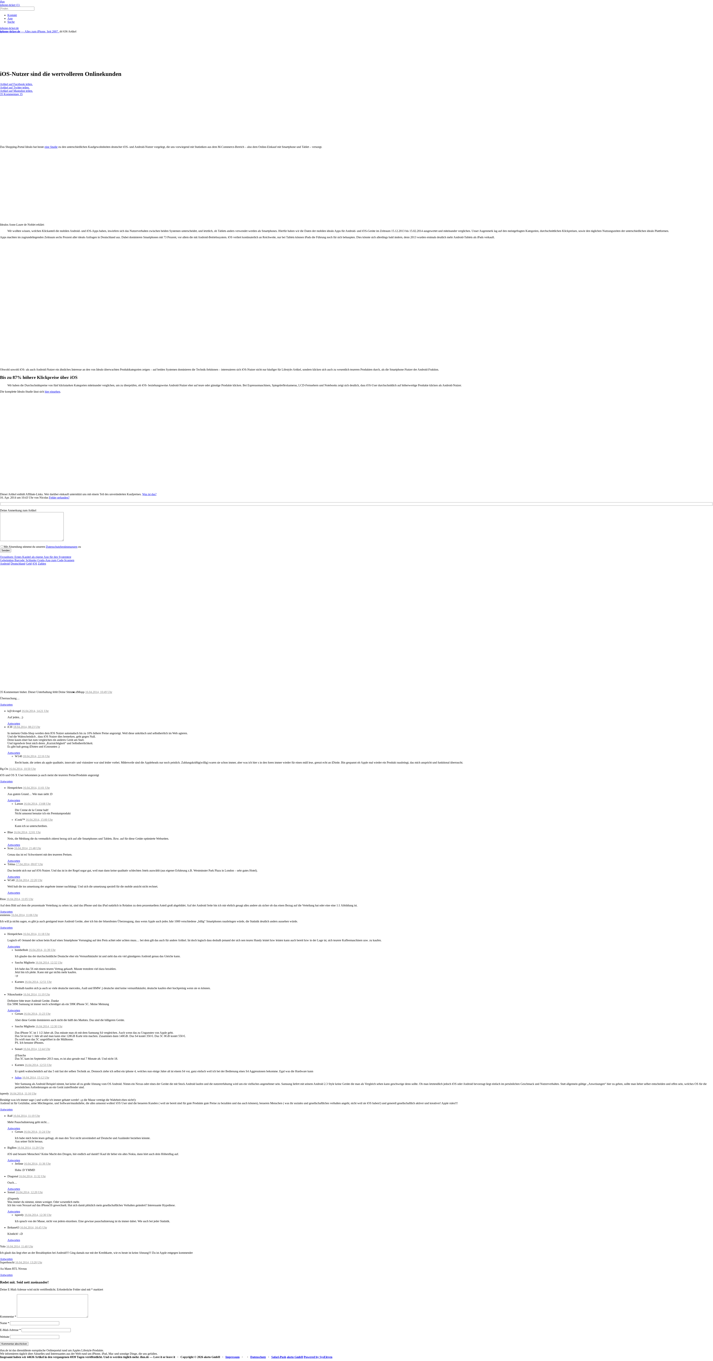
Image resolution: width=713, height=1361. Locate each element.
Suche (11, 21)
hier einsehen (52, 391)
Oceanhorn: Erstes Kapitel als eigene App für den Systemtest (35, 557)
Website (4, 1336)
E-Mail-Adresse (10, 1329)
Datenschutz (258, 1357)
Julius (18, 1077)
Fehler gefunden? (59, 497)
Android (5, 563)
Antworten (6, 704)
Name (4, 1323)
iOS (34, 563)
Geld (29, 563)
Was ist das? (149, 494)
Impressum (232, 1357)
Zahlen (42, 563)
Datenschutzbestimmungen (61, 546)
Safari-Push (278, 1357)
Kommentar (8, 1316)
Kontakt (12, 15)
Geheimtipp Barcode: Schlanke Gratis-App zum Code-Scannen (37, 560)
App (10, 18)
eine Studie (51, 146)
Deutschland (18, 563)
